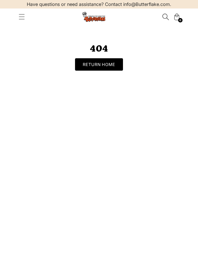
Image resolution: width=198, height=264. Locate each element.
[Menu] (21, 16)
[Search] (165, 16)
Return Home (99, 64)
